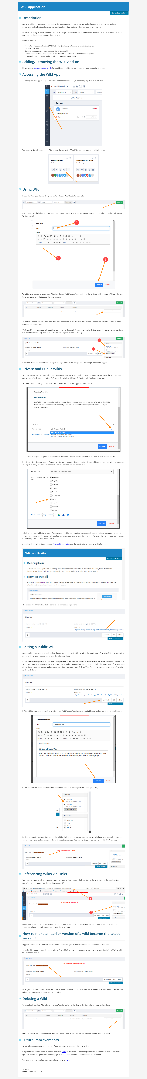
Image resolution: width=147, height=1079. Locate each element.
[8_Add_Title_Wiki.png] (73, 288)
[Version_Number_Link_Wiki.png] (73, 919)
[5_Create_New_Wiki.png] (73, 144)
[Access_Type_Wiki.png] (73, 451)
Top (20, 18)
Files (64, 1051)
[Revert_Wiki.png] (73, 984)
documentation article (43, 68)
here (67, 1060)
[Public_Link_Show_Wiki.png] (73, 640)
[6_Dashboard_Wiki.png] (73, 183)
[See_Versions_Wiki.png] (73, 831)
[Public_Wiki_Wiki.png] (73, 599)
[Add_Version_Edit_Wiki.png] (73, 705)
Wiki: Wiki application (61, 544)
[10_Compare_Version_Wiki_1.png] (73, 357)
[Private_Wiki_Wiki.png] (73, 527)
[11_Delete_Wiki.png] (73, 1028)
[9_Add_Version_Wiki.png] (73, 316)
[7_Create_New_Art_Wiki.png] (73, 208)
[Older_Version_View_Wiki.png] (73, 867)
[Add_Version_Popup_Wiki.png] (73, 782)
